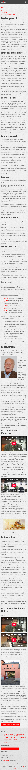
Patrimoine (6, 301)
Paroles (6, 300)
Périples (6, 310)
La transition (4, 12)
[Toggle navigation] (25, 2)
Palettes (6, 298)
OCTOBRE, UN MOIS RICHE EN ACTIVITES (15, 737)
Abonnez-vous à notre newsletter (10, 749)
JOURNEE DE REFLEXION (10, 739)
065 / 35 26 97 (6, 760)
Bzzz (24, 766)
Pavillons (6, 305)
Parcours (6, 308)
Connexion (14, 768)
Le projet (3, 7)
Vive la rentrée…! (8, 742)
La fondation (4, 9)
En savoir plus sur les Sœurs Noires (10, 724)
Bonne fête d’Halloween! (10, 741)
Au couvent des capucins (7, 10)
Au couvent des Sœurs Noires (8, 14)
